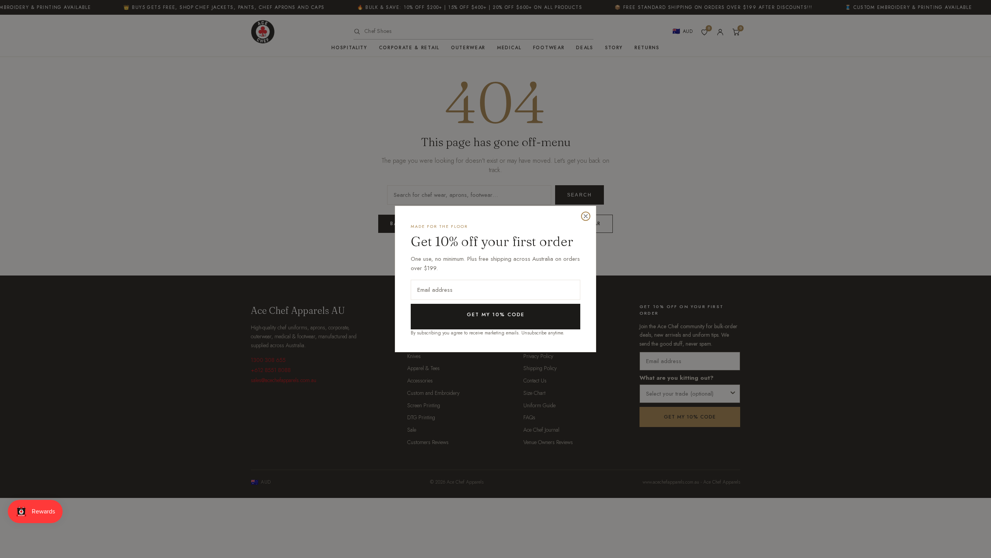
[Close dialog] (585, 216)
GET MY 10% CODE (496, 314)
